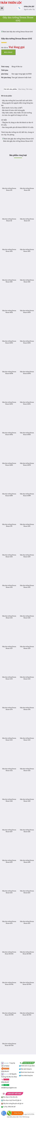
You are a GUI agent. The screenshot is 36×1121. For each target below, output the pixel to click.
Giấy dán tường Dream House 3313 (27, 281)
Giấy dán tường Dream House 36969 (9, 464)
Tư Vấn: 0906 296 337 (9, 1107)
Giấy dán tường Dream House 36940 (27, 372)
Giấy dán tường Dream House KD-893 (27, 983)
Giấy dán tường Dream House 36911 (9, 311)
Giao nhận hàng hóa (27, 1075)
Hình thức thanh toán (27, 1072)
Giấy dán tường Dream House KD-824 (9, 953)
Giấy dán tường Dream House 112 (9, 220)
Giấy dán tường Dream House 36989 (27, 495)
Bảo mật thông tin (26, 1069)
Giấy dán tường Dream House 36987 (9, 495)
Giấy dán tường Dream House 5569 (27, 800)
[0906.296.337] (9, 1113)
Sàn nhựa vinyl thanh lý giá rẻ (12, 1100)
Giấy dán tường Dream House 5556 (27, 769)
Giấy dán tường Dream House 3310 (9, 281)
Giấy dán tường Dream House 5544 (9, 708)
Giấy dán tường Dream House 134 (27, 220)
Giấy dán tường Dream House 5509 (27, 556)
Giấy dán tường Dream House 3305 (27, 250)
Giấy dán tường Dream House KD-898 (9, 1014)
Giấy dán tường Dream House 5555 (9, 769)
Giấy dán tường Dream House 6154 (9, 922)
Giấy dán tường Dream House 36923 (9, 342)
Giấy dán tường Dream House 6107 (9, 831)
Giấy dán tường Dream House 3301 (9, 250)
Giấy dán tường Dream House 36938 (9, 372)
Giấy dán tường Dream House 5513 (9, 586)
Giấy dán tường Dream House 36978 (27, 464)
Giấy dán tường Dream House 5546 (27, 708)
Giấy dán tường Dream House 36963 (27, 433)
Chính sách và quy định (28, 1066)
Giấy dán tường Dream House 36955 (27, 403)
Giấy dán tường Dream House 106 (27, 189)
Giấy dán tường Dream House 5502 (9, 556)
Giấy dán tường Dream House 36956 (9, 433)
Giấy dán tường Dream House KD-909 (9, 1044)
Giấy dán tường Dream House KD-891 (9, 983)
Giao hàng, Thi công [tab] (25, 89)
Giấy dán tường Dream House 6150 (27, 892)
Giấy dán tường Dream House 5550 (9, 739)
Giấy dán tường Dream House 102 (9, 189)
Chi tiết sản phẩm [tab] (10, 89)
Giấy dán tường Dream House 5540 (9, 678)
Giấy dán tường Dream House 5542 (27, 678)
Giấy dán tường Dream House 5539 (27, 647)
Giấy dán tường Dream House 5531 (9, 617)
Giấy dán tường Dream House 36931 (27, 342)
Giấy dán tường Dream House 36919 (27, 311)
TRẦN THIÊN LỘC (11, 2)
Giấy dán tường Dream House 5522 (27, 586)
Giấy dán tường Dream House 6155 (27, 922)
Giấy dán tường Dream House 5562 (9, 800)
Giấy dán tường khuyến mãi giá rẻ (13, 1103)
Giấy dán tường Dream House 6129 (9, 861)
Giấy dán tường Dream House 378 (9, 525)
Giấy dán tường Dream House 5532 (27, 617)
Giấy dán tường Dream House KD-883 (27, 953)
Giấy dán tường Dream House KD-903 (27, 1014)
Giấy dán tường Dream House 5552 (27, 739)
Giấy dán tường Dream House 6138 (27, 861)
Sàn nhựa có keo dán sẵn (10, 1097)
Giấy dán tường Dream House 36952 (9, 403)
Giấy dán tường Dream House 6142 (9, 892)
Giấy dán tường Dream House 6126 (27, 831)
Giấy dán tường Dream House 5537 (9, 647)
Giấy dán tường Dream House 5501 (27, 525)
